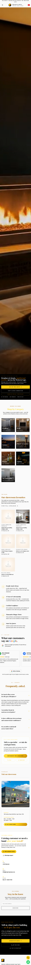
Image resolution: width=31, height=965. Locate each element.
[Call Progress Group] (28, 957)
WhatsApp (22, 760)
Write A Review (16, 671)
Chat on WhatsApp (16, 948)
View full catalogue (8, 506)
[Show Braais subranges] (28, 420)
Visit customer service (10, 851)
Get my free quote (14, 386)
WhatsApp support (9, 855)
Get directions (11, 824)
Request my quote (14, 940)
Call (10, 760)
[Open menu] (2, 5)
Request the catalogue (16, 755)
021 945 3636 (16, 945)
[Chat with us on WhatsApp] (28, 962)
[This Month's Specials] (29, 5)
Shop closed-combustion (15, 390)
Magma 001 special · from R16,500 (16, 394)
